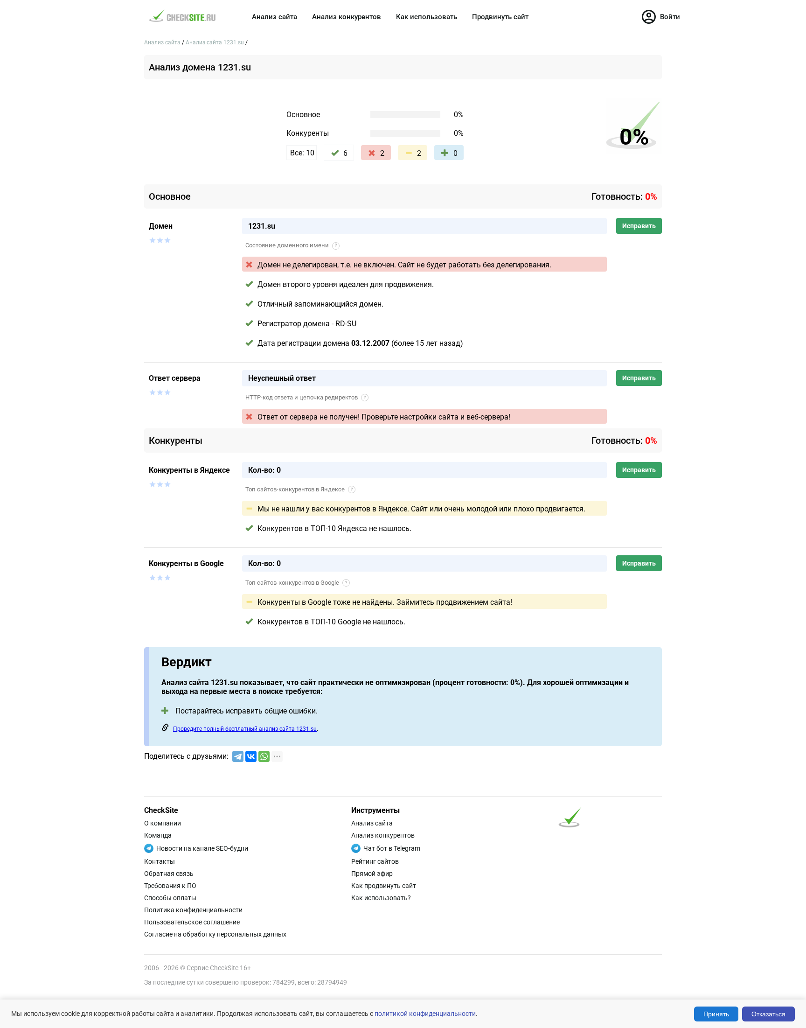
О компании (162, 823)
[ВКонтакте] (251, 756)
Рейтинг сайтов (375, 861)
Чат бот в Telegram (391, 848)
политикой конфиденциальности (425, 1013)
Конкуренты (307, 133)
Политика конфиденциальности (193, 910)
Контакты (159, 861)
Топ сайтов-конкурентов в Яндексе (299, 489)
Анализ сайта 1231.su (215, 42)
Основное (303, 114)
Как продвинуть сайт (383, 885)
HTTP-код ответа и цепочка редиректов (305, 397)
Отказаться (768, 1014)
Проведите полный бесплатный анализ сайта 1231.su (245, 729)
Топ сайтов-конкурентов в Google (296, 582)
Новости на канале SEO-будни (202, 848)
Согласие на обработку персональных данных (215, 934)
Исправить (639, 226)
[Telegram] (237, 756)
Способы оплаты (170, 898)
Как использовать (426, 17)
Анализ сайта (274, 17)
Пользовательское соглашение (192, 922)
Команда (158, 835)
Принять (716, 1014)
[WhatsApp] (264, 756)
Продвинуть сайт (500, 17)
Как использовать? (381, 898)
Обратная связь (169, 873)
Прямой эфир (372, 873)
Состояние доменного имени (291, 245)
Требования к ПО (170, 885)
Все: (302, 152)
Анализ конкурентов (346, 17)
